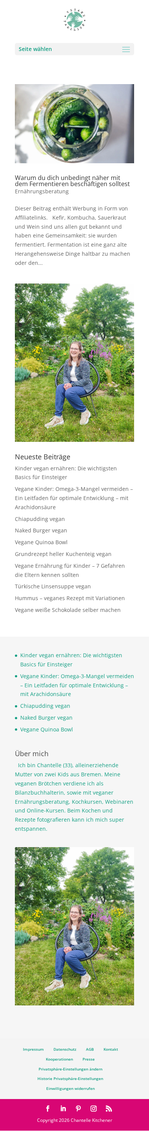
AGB (90, 1049)
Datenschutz (64, 1049)
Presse (89, 1059)
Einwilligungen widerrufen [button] (70, 1088)
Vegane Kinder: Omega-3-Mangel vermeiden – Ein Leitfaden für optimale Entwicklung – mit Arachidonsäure (74, 498)
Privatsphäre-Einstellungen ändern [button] (70, 1069)
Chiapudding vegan (40, 518)
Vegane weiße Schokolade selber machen (68, 609)
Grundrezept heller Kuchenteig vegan (63, 554)
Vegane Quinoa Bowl (41, 542)
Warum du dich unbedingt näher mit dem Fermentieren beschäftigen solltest (72, 181)
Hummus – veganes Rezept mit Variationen (70, 598)
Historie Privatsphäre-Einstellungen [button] (70, 1078)
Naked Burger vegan (41, 530)
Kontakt (111, 1049)
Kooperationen (59, 1059)
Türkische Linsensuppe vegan (53, 586)
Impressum (33, 1049)
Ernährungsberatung (42, 191)
